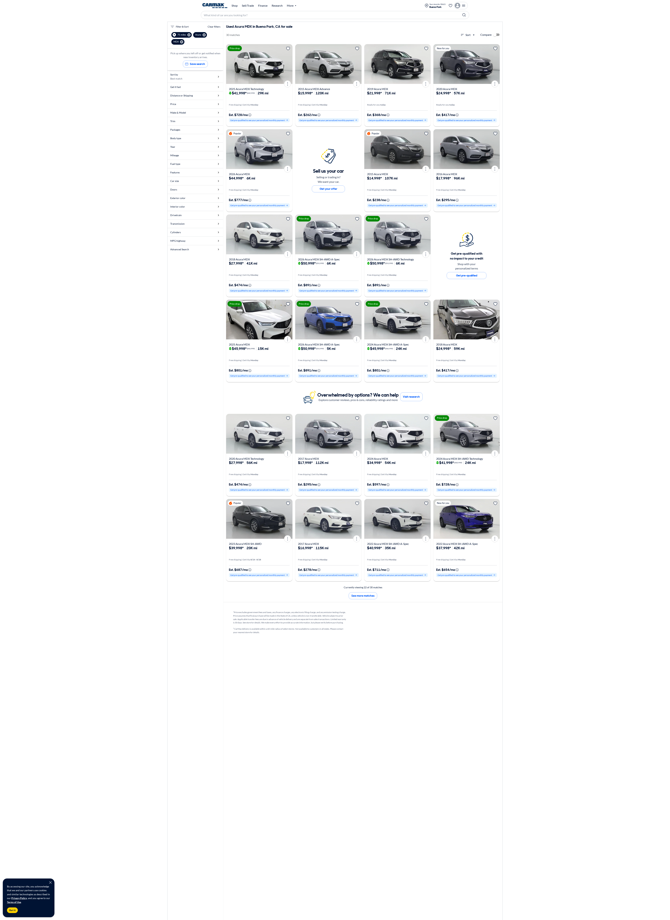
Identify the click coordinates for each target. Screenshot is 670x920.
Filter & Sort (182, 26)
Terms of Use (14, 902)
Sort (468, 34)
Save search (197, 64)
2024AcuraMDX (377, 458)
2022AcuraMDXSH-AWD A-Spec (388, 543)
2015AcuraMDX (377, 174)
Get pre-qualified (466, 275)
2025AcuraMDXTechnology (246, 89)
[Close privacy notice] (50, 882)
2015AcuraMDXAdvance (314, 89)
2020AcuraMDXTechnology (246, 458)
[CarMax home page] (214, 5)
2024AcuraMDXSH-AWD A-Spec (388, 344)
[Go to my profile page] (461, 5)
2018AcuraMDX (239, 259)
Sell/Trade (248, 6)
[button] (181, 35)
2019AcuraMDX (377, 89)
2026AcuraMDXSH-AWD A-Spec (319, 259)
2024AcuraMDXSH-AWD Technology (459, 458)
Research (277, 6)
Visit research (411, 397)
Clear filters (214, 26)
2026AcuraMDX (239, 174)
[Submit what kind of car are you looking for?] (464, 15)
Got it (12, 910)
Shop (235, 6)
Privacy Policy (19, 898)
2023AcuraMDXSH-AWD (245, 543)
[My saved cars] (450, 5)
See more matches (362, 596)
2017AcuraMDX (308, 458)
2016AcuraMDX (446, 174)
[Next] (288, 64)
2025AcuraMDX (239, 344)
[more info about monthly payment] (249, 115)
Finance (262, 6)
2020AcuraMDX (446, 89)
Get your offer (328, 189)
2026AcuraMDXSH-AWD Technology (390, 259)
